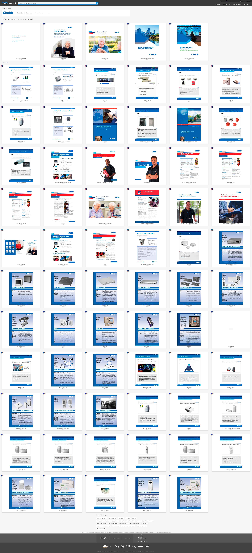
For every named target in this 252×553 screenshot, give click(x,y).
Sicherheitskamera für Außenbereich (128, 520)
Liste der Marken (141, 534)
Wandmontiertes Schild (101, 528)
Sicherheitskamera (112, 518)
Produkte (217, 4)
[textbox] (57, 3)
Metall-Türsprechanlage (141, 520)
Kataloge (225, 4)
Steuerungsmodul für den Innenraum (128, 526)
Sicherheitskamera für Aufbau (114, 520)
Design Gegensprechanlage (102, 518)
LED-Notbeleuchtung (145, 523)
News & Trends (237, 4)
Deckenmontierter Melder (141, 526)
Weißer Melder (120, 518)
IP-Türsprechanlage (115, 526)
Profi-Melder (128, 518)
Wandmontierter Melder (113, 523)
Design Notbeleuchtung (134, 523)
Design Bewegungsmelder (101, 523)
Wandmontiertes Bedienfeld (102, 520)
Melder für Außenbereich (123, 523)
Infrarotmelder (150, 520)
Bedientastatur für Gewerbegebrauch (103, 526)
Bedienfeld (134, 518)
